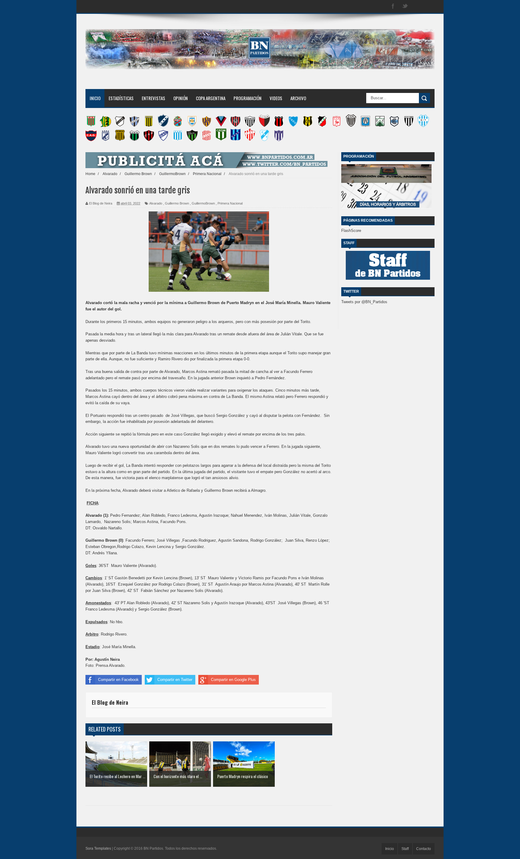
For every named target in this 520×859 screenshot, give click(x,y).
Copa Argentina (210, 98)
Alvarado (155, 203)
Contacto (423, 849)
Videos (276, 98)
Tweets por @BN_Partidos (364, 302)
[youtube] (429, 6)
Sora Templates (98, 848)
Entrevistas (153, 98)
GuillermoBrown (203, 203)
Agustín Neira (107, 659)
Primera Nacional (230, 203)
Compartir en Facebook (118, 679)
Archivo (298, 98)
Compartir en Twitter (174, 679)
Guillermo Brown (177, 203)
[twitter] (405, 6)
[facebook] (393, 6)
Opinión (180, 98)
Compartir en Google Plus (233, 679)
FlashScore (351, 230)
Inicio (95, 98)
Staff (405, 849)
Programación (248, 98)
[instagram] (417, 6)
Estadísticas (121, 98)
